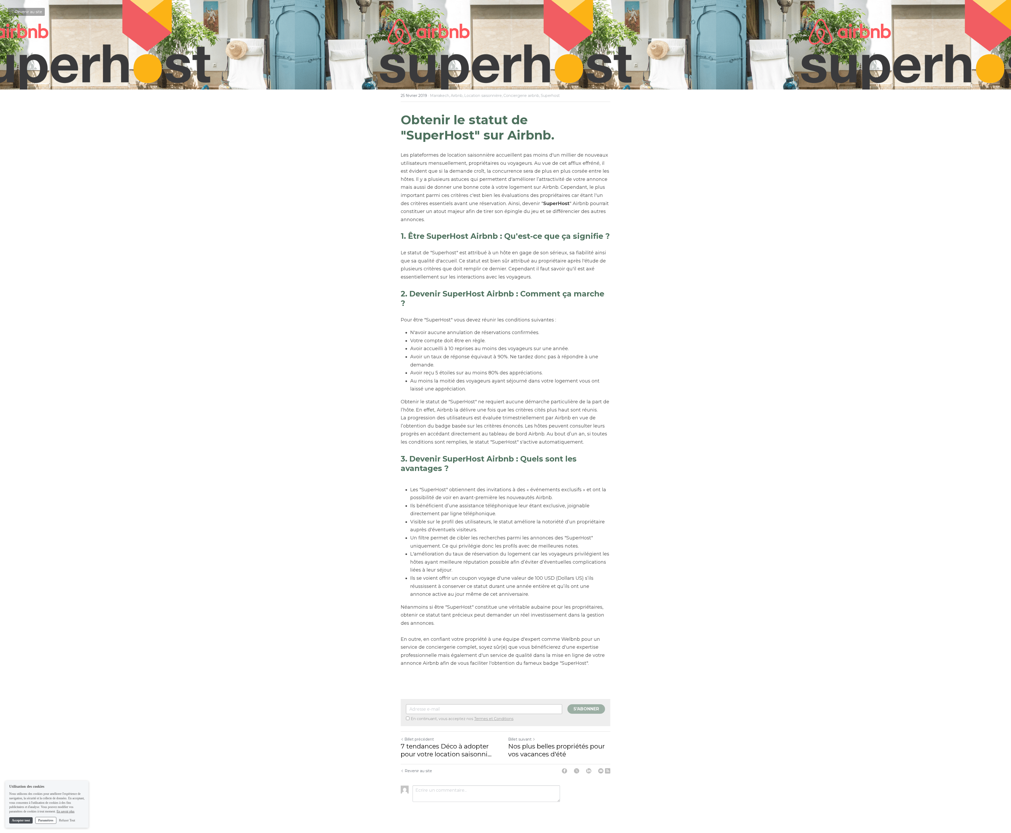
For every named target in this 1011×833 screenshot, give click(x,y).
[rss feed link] (607, 771)
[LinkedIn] (588, 771)
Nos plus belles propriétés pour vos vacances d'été (556, 750)
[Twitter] (576, 771)
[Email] (600, 771)
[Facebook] (564, 771)
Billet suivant (520, 739)
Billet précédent (419, 739)
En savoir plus (66, 811)
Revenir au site (28, 11)
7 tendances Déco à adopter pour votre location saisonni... (446, 750)
